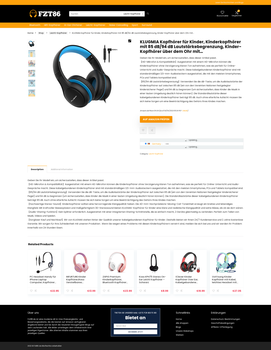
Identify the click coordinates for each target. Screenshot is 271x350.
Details (184, 110)
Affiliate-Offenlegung (221, 327)
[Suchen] (148, 13)
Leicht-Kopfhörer (95, 25)
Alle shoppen (182, 323)
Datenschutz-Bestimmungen (225, 319)
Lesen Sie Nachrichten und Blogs (229, 2)
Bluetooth (34, 25)
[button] (129, 40)
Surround (147, 25)
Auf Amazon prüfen (156, 119)
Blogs (178, 327)
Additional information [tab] (62, 169)
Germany (156, 143)
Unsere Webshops (185, 331)
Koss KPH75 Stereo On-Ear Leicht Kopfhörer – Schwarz (152, 279)
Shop (41, 33)
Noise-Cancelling (118, 25)
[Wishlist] (222, 12)
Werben (180, 335)
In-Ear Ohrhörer (73, 25)
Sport (135, 25)
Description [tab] (37, 169)
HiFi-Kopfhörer (52, 25)
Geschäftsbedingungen (222, 323)
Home (30, 33)
